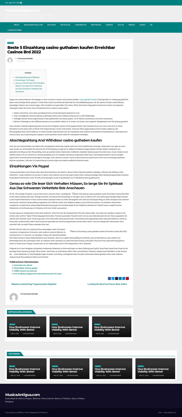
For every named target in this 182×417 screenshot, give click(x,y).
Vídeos (132, 25)
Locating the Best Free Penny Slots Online (107, 284)
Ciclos (121, 25)
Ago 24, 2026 (15, 375)
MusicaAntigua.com (22, 10)
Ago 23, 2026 (58, 375)
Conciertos (80, 25)
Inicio (16, 25)
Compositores (15, 30)
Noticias (51, 25)
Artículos (65, 25)
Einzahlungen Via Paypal (25, 80)
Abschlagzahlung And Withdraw (27, 77)
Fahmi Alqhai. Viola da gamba (25, 268)
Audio (142, 25)
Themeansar (44, 412)
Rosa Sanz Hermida (25, 58)
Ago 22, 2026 (101, 375)
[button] (171, 27)
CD (151, 25)
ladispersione (28, 333)
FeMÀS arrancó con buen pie (25, 271)
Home (160, 412)
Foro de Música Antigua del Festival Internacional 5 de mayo (38, 274)
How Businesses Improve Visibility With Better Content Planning (24, 330)
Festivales (96, 25)
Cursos (109, 25)
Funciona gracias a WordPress (14, 412)
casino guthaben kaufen (88, 99)
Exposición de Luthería (23, 265)
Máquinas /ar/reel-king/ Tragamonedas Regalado (33, 284)
